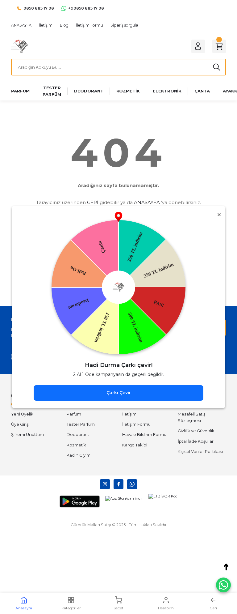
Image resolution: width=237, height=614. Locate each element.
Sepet (118, 608)
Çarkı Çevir (118, 392)
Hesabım (166, 608)
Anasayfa (23, 608)
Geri (213, 608)
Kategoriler (71, 608)
